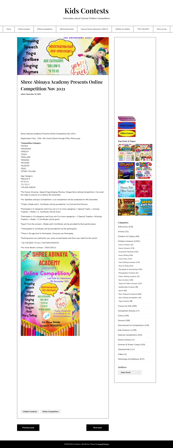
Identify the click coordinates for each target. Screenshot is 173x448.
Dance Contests (124, 248)
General (121, 320)
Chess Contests (124, 245)
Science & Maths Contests (128, 283)
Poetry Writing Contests (127, 276)
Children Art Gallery (122, 29)
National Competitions (127, 335)
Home (8, 29)
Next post (97, 427)
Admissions (123, 226)
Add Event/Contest (67, 29)
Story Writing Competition (128, 298)
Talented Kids (124, 349)
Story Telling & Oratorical (128, 294)
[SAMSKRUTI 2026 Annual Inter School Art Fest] (126, 153)
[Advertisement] (63, 114)
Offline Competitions (44, 29)
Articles (121, 231)
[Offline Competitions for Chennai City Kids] (126, 189)
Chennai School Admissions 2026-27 (94, 29)
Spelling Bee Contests (127, 287)
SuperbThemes (103, 444)
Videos (121, 354)
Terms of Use (162, 29)
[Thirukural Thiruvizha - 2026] (126, 207)
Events (121, 315)
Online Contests (24, 29)
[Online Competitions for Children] (143, 189)
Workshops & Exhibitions (128, 359)
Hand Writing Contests (127, 262)
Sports (121, 290)
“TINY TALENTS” (143, 29)
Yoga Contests (124, 301)
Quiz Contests (124, 280)
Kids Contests (86, 10)
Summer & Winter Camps (129, 344)
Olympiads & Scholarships (128, 269)
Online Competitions (50, 411)
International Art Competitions (131, 325)
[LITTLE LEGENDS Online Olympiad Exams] (143, 171)
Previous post (28, 427)
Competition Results (126, 311)
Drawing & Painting (126, 252)
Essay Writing (124, 255)
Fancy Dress (123, 259)
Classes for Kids (125, 306)
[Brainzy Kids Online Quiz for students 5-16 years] (143, 207)
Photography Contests (127, 273)
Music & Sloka (124, 266)
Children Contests (30, 411)
